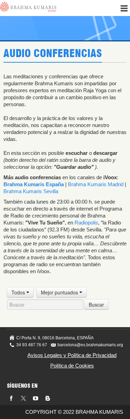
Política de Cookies (72, 366)
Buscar (96, 304)
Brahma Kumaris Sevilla (30, 191)
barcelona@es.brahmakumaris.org (90, 344)
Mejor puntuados (60, 292)
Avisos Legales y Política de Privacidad (71, 355)
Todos (18, 292)
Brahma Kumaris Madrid (95, 184)
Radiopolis (86, 223)
